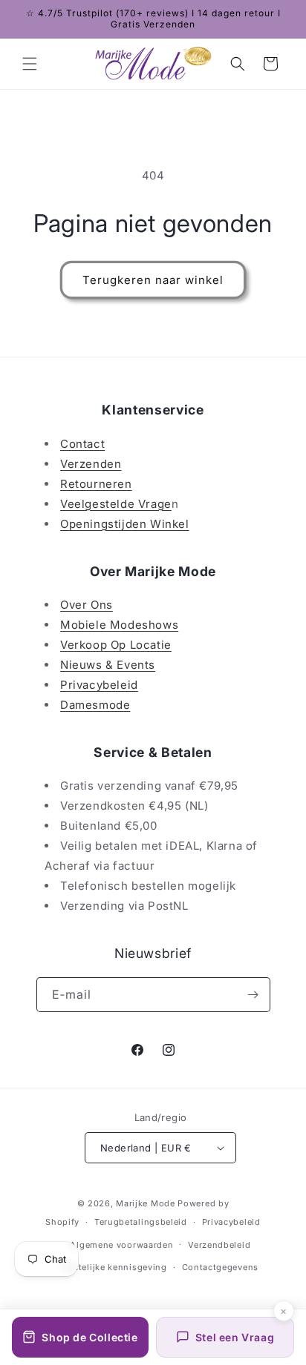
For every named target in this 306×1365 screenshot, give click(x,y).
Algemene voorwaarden (121, 1245)
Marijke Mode (145, 1203)
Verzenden (90, 464)
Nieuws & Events (107, 665)
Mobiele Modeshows (119, 625)
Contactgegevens (220, 1267)
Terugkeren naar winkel (153, 280)
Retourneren (96, 484)
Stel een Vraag (234, 1337)
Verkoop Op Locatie (116, 645)
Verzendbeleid (219, 1245)
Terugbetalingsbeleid (140, 1222)
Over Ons (86, 605)
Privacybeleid (99, 685)
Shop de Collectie (89, 1337)
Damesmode (95, 705)
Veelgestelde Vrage (116, 504)
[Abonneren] (253, 994)
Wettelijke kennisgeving (114, 1267)
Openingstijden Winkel (124, 524)
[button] (29, 63)
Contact (82, 444)
